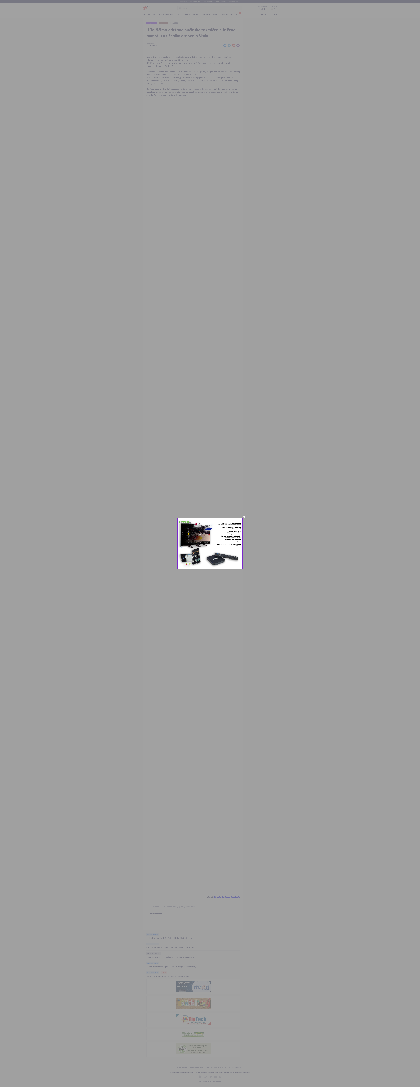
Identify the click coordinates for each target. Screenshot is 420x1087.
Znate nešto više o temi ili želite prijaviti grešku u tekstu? (174, 906)
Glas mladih (151, 23)
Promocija (163, 23)
